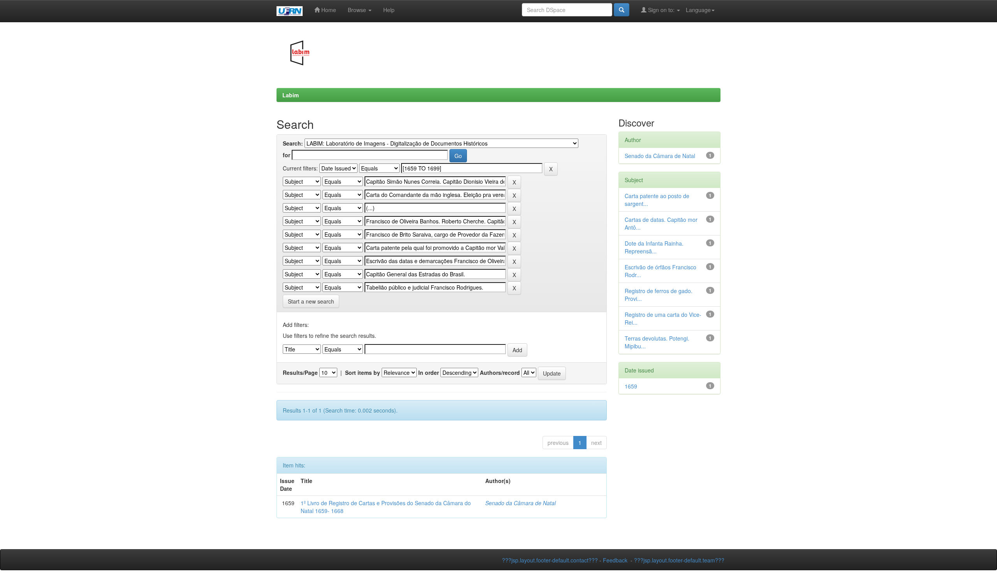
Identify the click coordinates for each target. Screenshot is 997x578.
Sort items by (362, 372)
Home (328, 10)
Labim (290, 95)
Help (389, 10)
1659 (631, 386)
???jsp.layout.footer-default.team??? (679, 560)
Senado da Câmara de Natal (520, 503)
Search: (293, 143)
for (286, 155)
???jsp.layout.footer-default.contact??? (550, 560)
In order (428, 372)
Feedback (615, 560)
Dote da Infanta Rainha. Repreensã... (654, 247)
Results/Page (300, 372)
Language (698, 10)
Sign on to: (661, 10)
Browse (358, 10)
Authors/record (500, 372)
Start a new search (311, 301)
